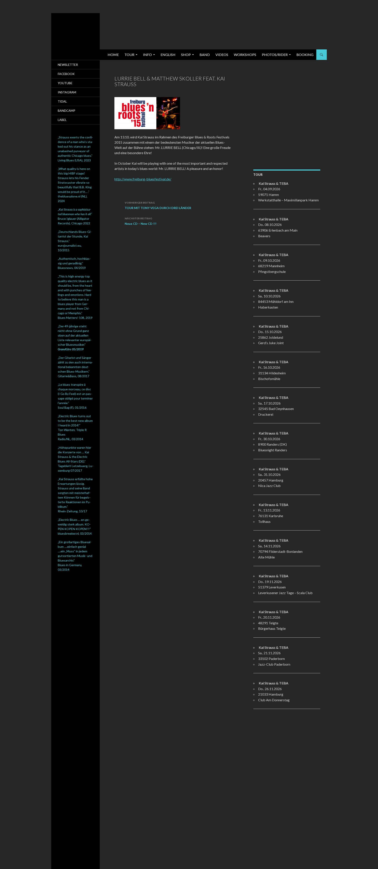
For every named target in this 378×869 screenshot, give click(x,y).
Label (62, 120)
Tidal (62, 101)
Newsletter (68, 64)
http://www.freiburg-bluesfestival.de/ (142, 179)
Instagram (67, 92)
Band (205, 54)
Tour (129, 54)
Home (113, 54)
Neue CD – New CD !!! (140, 221)
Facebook (66, 74)
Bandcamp (66, 110)
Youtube (65, 83)
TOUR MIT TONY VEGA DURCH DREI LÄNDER (158, 205)
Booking (304, 54)
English (168, 54)
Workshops (245, 54)
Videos (221, 54)
